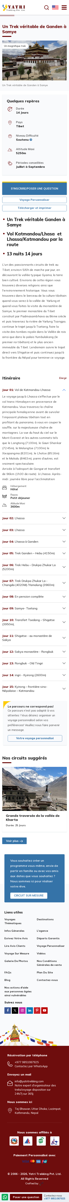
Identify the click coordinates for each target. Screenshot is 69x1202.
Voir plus (12, 841)
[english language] (55, 7)
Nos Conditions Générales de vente (49, 963)
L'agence (42, 930)
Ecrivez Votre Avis (16, 938)
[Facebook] (7, 1010)
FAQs (7, 972)
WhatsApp (40, 1066)
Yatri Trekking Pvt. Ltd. (45, 1174)
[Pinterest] (37, 1010)
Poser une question (26, 1197)
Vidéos (41, 953)
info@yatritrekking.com (29, 1081)
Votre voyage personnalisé (35, 738)
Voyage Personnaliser (34, 200)
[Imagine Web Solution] (42, 1183)
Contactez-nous (47, 980)
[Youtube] (44, 1010)
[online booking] (34, 1161)
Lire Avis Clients (14, 946)
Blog (7, 980)
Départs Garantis (48, 938)
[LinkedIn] (29, 1010)
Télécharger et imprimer (35, 208)
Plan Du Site (45, 972)
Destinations (45, 919)
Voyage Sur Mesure (16, 953)
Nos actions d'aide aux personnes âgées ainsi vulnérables (17, 991)
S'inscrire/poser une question (34, 188)
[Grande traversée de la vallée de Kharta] (34, 789)
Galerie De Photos (16, 961)
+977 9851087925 (27, 1062)
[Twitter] (15, 1011)
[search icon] (46, 7)
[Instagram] (22, 1010)
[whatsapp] (5, 1197)
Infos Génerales (14, 930)
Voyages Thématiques (12, 921)
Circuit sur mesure (29, 895)
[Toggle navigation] (63, 7)
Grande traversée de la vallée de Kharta (32, 818)
